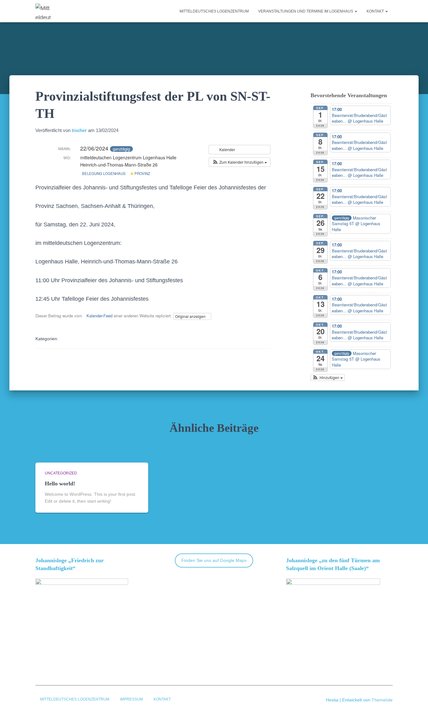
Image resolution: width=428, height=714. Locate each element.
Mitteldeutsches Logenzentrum (214, 11)
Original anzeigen (190, 316)
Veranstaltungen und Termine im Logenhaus (306, 11)
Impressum (131, 699)
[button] (355, 11)
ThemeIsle (382, 699)
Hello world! (60, 483)
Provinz (141, 173)
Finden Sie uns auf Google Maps (214, 560)
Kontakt (376, 11)
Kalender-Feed (99, 316)
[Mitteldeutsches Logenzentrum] (43, 11)
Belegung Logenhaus (104, 173)
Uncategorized (61, 473)
